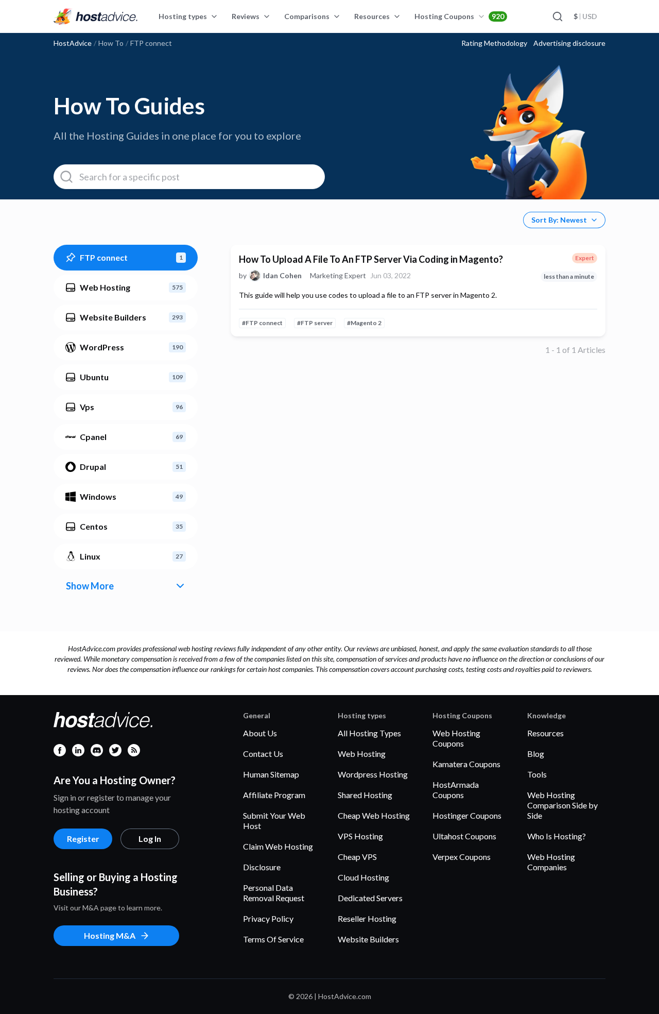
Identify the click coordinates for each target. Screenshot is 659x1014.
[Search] (557, 16)
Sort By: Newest (559, 219)
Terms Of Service (273, 939)
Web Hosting (362, 753)
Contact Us (263, 753)
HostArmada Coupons (455, 790)
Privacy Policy (268, 918)
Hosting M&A (109, 935)
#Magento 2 (364, 323)
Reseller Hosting (367, 918)
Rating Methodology (494, 43)
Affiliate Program (274, 795)
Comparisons (307, 16)
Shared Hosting (365, 795)
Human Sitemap (271, 774)
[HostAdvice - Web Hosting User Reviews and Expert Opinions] (96, 16)
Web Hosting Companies (551, 862)
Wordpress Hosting (373, 774)
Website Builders (368, 939)
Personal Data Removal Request (273, 893)
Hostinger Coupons (466, 815)
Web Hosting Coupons (456, 738)
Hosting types (183, 16)
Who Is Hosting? (556, 836)
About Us (260, 733)
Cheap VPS (357, 856)
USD (585, 16)
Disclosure (262, 867)
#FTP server (315, 323)
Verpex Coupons (461, 856)
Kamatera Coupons (466, 764)
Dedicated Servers (370, 898)
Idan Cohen (282, 276)
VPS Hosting (360, 836)
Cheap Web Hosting (374, 815)
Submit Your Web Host (274, 820)
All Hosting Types (369, 733)
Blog (535, 753)
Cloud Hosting (363, 877)
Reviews (245, 16)
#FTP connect (262, 323)
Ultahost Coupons (464, 836)
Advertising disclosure (569, 43)
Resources (372, 16)
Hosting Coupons (459, 16)
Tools (537, 774)
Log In (149, 838)
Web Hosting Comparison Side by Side (562, 805)
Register (83, 838)
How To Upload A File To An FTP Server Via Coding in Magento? (371, 259)
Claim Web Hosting (278, 846)
